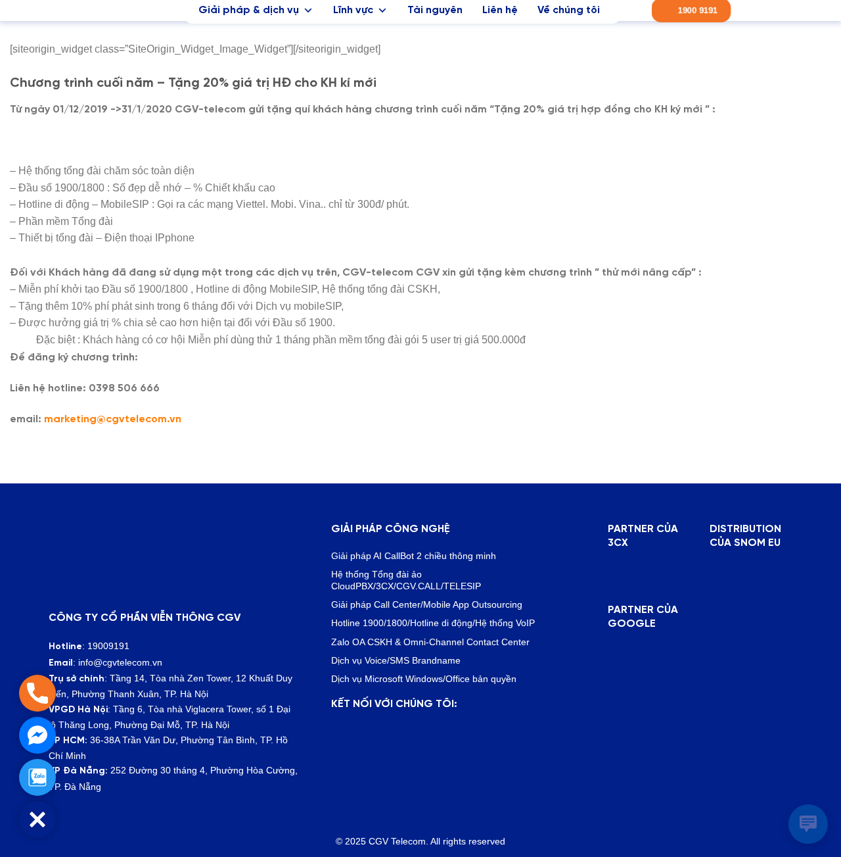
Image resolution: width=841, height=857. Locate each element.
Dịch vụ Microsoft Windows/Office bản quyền (423, 678)
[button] (37, 819)
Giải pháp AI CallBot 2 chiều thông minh (413, 556)
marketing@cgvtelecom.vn (112, 419)
